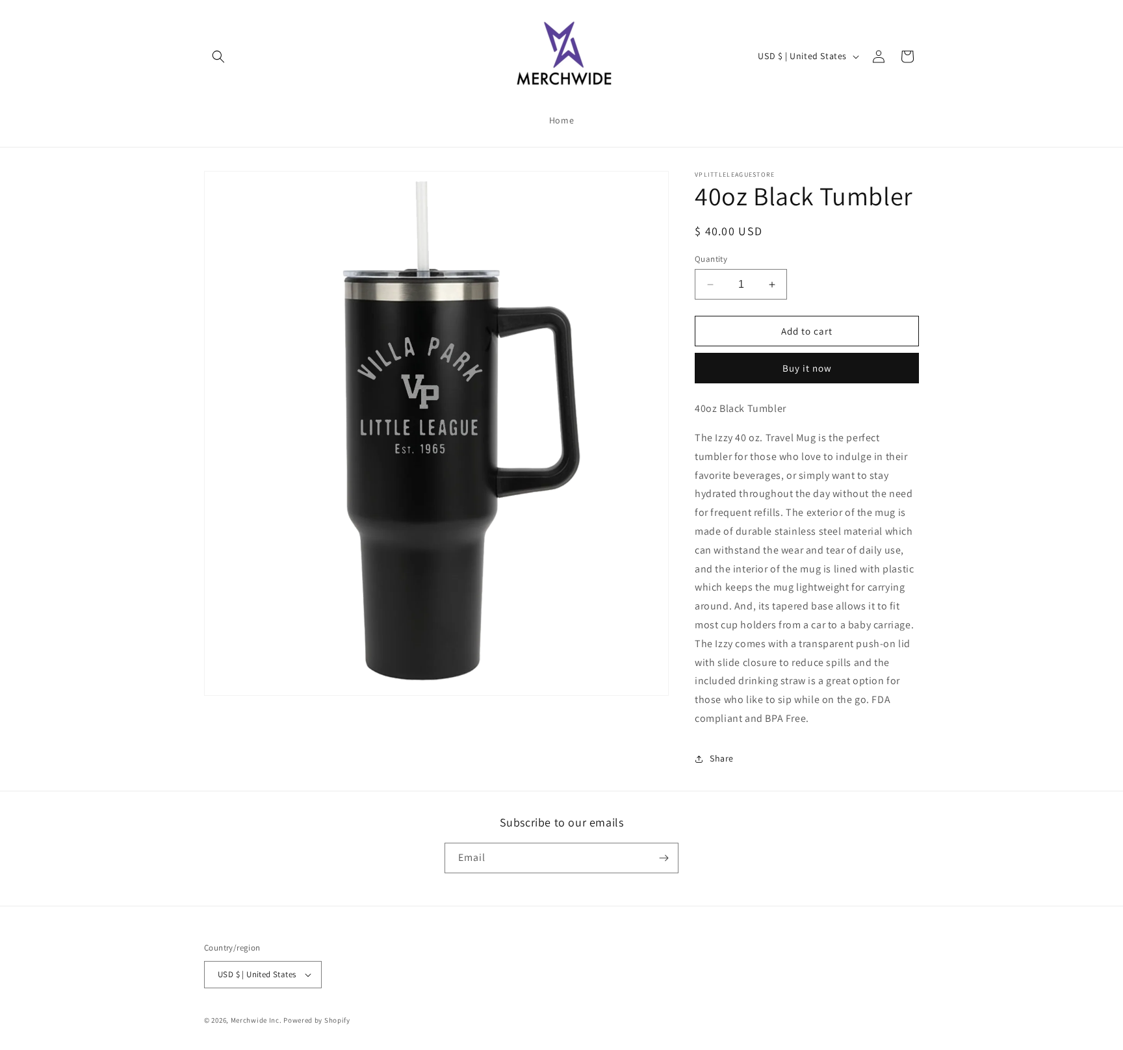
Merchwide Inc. (256, 1020)
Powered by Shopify (316, 1020)
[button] (218, 56)
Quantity (711, 258)
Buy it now (807, 368)
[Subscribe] (663, 858)
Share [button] (722, 758)
